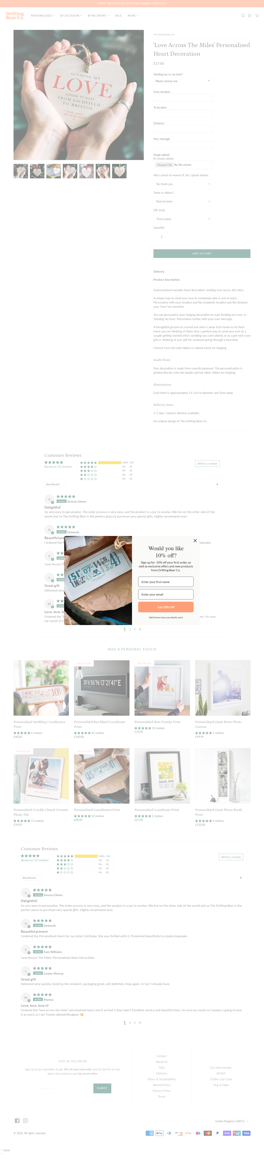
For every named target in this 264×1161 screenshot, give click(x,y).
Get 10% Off (166, 607)
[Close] (195, 540)
